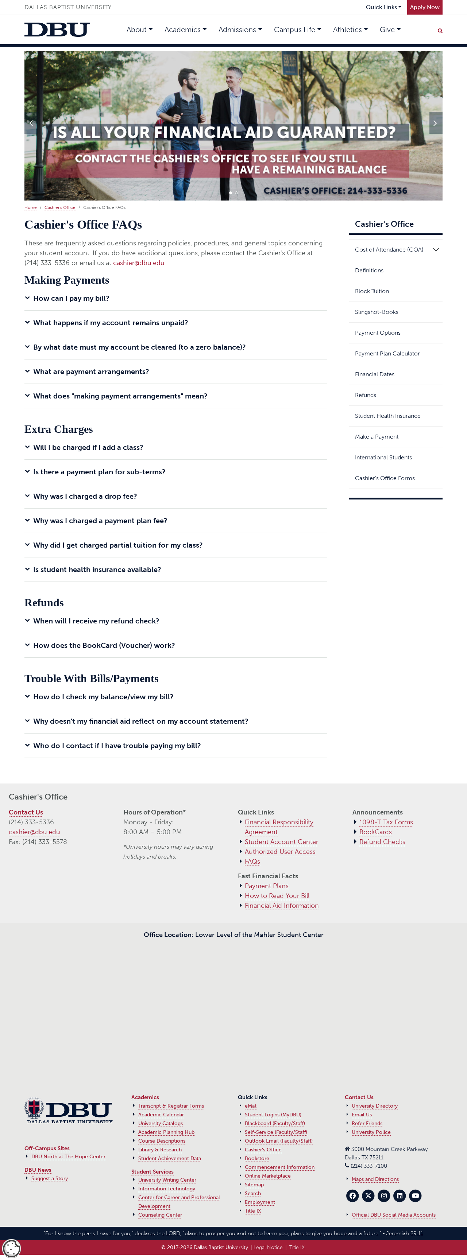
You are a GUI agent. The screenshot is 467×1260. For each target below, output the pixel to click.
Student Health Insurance (388, 415)
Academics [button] (183, 29)
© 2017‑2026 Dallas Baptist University (204, 1247)
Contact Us (26, 812)
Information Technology (166, 1189)
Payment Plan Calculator (387, 353)
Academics (145, 1097)
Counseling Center (160, 1215)
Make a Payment (376, 436)
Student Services (152, 1171)
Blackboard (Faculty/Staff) (275, 1123)
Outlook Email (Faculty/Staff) (279, 1141)
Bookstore (257, 1158)
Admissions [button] (237, 29)
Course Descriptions (161, 1141)
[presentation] (31, 123)
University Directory (375, 1106)
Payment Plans (267, 886)
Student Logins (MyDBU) (273, 1115)
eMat (250, 1106)
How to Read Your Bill (277, 896)
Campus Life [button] (294, 29)
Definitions (369, 270)
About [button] (137, 29)
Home (30, 207)
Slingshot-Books (376, 311)
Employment (260, 1202)
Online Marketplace (268, 1176)
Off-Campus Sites (47, 1148)
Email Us (362, 1115)
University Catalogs (160, 1123)
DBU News (37, 1170)
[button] (230, 192)
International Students (383, 457)
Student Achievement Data (169, 1158)
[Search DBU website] (440, 29)
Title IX (253, 1211)
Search (253, 1193)
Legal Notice (268, 1247)
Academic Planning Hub (166, 1132)
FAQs (252, 862)
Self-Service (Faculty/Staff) (276, 1132)
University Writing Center (167, 1180)
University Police (371, 1132)
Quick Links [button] (381, 7)
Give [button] (387, 29)
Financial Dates (374, 374)
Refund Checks (382, 842)
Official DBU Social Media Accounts (394, 1215)
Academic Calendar (161, 1115)
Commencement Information (279, 1167)
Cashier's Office (60, 207)
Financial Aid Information (282, 906)
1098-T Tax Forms (386, 822)
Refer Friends (367, 1123)
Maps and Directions (375, 1179)
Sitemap (254, 1185)
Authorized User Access (280, 852)
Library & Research (160, 1150)
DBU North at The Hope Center (68, 1157)
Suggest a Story (49, 1178)
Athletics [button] (347, 29)
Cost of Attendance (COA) (389, 249)
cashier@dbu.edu (139, 263)
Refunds (365, 395)
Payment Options (378, 332)
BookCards (375, 832)
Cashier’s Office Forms (385, 478)
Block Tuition (372, 291)
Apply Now (425, 7)
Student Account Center (281, 842)
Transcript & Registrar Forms (171, 1106)
